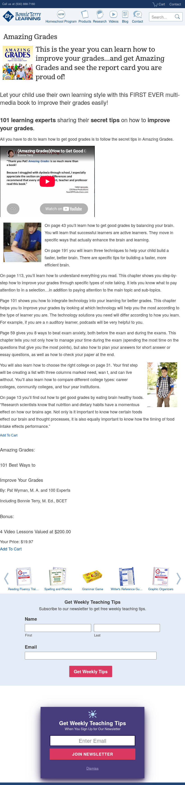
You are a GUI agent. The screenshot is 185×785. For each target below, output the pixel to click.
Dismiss (92, 768)
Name (31, 619)
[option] (92, 580)
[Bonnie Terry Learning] (21, 16)
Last (97, 635)
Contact (175, 4)
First (28, 635)
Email (31, 647)
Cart (161, 4)
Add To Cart (8, 435)
